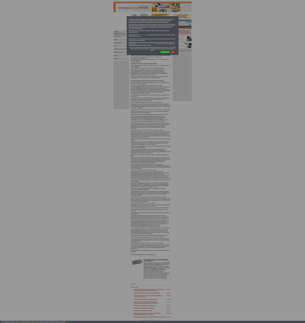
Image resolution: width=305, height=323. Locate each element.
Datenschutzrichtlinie (143, 34)
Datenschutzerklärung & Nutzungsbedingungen (146, 43)
